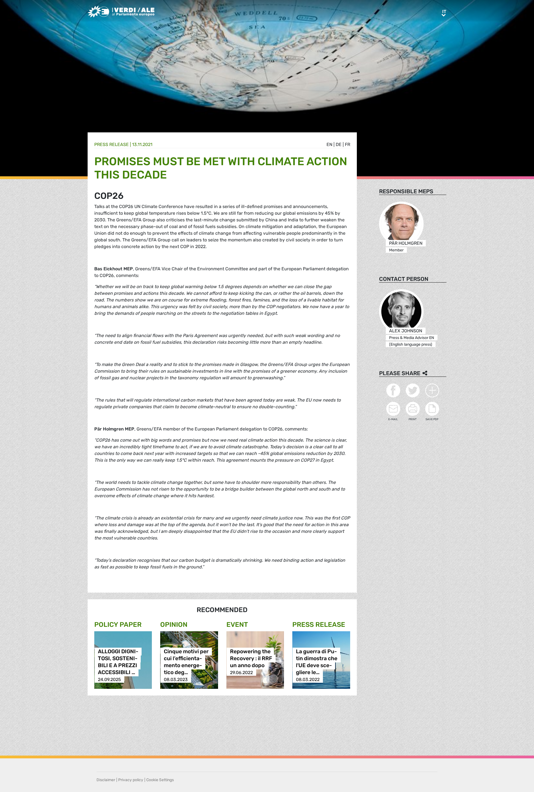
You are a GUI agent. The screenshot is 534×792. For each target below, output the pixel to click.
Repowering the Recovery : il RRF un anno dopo (251, 659)
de (339, 144)
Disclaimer (106, 780)
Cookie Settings (160, 780)
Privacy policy (130, 780)
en (329, 144)
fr (347, 144)
